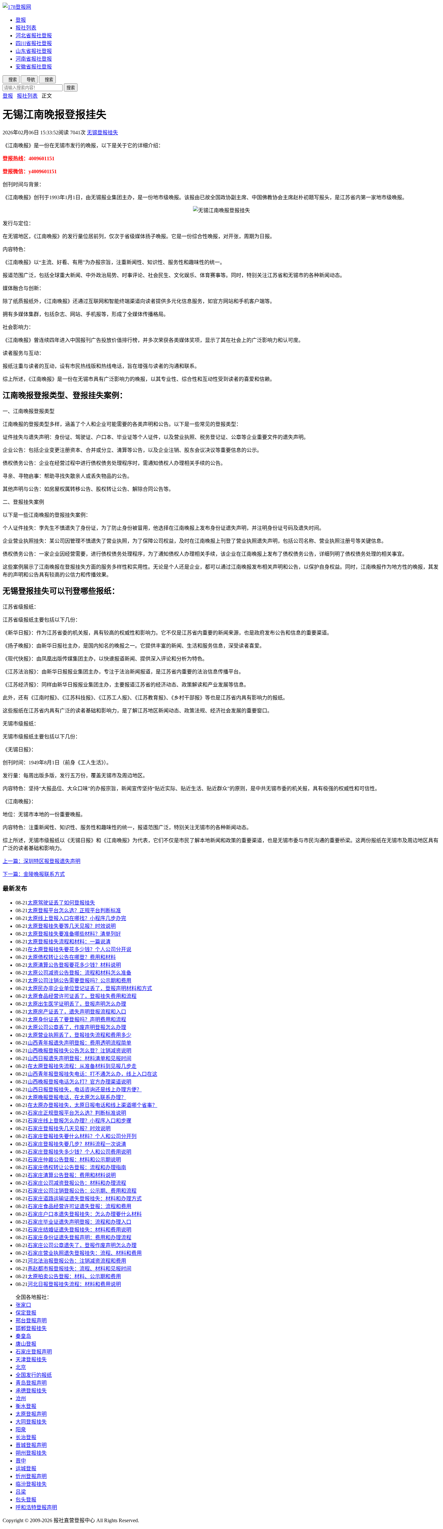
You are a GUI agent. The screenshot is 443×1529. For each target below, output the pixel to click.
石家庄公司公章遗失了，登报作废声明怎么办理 (82, 1245)
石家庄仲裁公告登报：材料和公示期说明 (74, 1159)
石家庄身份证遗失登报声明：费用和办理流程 (79, 1237)
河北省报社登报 (34, 35)
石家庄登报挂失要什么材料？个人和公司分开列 (82, 1136)
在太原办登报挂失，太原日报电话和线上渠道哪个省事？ (92, 1105)
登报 (21, 20)
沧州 (21, 1398)
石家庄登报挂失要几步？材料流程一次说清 (77, 1144)
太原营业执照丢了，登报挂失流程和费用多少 (79, 1035)
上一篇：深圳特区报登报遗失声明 (41, 861)
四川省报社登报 (34, 43)
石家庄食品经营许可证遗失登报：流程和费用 (79, 1206)
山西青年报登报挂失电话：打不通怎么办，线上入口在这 (92, 1074)
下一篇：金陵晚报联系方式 (34, 874)
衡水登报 (26, 1406)
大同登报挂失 (31, 1422)
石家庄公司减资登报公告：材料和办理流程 (77, 1183)
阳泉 (21, 1429)
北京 (21, 1367)
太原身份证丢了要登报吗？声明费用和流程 (77, 1019)
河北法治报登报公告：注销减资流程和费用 (77, 1261)
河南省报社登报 (34, 59)
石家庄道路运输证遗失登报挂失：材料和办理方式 (85, 1198)
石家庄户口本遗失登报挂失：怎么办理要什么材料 (85, 1214)
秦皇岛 (23, 1336)
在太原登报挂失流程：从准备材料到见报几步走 (82, 1066)
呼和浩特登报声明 (36, 1507)
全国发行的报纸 (34, 1375)
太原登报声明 (31, 1414)
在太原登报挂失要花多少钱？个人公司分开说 (79, 949)
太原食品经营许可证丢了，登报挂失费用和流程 (82, 996)
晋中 (21, 1460)
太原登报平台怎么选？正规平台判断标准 (74, 910)
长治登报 (26, 1437)
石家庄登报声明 (34, 1351)
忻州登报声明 (31, 1476)
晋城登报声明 (31, 1445)
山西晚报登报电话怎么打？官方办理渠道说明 (79, 1082)
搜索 (70, 87)
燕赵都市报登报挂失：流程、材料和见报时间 (79, 1268)
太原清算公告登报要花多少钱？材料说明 (74, 965)
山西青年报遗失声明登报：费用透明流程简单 (79, 1043)
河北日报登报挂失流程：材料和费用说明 (74, 1284)
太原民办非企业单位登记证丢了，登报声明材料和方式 (90, 988)
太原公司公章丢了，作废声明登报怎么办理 (77, 1027)
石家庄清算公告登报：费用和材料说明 (72, 1175)
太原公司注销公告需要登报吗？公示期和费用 (79, 980)
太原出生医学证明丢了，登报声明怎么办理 (77, 1004)
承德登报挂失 (31, 1390)
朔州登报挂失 (31, 1453)
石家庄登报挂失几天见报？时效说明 (69, 1128)
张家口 (23, 1305)
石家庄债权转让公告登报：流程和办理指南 (77, 1167)
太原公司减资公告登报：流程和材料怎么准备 (79, 973)
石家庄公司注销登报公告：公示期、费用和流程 (82, 1191)
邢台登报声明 (31, 1320)
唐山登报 (26, 1344)
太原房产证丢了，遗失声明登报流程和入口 (77, 1011)
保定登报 (26, 1313)
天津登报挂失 (31, 1359)
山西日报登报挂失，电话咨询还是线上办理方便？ (85, 1089)
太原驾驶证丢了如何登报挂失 (61, 902)
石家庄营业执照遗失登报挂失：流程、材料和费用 (85, 1253)
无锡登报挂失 (102, 132)
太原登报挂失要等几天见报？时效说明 (72, 926)
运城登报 (26, 1468)
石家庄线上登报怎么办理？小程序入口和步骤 (79, 1120)
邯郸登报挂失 (31, 1328)
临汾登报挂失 (31, 1484)
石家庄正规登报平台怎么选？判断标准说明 (77, 1113)
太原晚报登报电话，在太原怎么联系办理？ (77, 1097)
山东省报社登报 (34, 51)
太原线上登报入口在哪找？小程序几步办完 (77, 918)
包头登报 (26, 1499)
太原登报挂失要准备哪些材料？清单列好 (74, 934)
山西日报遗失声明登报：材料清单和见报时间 (79, 1058)
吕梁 (21, 1492)
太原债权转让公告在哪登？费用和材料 (72, 957)
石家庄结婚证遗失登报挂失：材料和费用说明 (79, 1229)
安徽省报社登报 (34, 66)
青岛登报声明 (31, 1383)
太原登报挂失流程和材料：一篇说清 (69, 941)
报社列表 (26, 27)
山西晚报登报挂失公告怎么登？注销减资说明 (79, 1050)
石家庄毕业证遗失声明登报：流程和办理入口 (79, 1222)
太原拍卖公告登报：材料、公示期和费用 (74, 1276)
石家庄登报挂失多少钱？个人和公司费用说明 (79, 1152)
